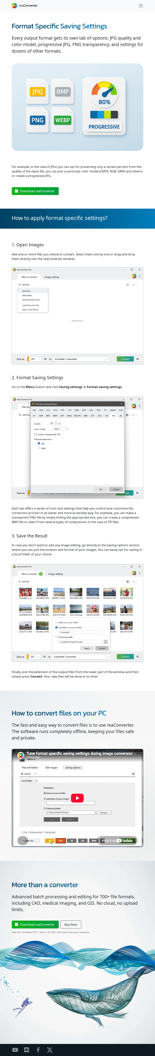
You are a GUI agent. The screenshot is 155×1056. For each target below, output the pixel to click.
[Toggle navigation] (140, 5)
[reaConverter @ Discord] (29, 1049)
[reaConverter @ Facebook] (40, 1049)
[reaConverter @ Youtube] (17, 1049)
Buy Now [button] (70, 924)
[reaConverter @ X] (52, 1049)
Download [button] (37, 191)
